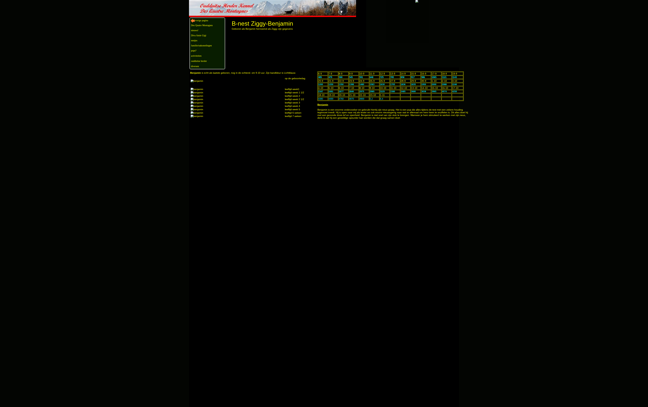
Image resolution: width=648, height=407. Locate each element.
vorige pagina (201, 20)
